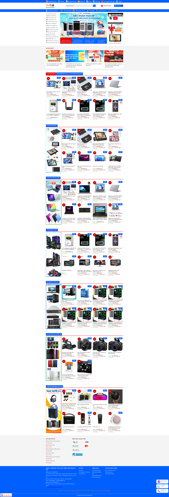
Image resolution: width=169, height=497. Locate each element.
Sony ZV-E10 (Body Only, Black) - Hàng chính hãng (84, 353)
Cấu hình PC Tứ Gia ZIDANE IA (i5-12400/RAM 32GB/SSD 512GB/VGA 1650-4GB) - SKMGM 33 (115, 323)
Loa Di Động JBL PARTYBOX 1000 (84, 426)
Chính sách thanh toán (97, 475)
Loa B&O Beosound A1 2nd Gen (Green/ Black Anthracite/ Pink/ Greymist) (114, 427)
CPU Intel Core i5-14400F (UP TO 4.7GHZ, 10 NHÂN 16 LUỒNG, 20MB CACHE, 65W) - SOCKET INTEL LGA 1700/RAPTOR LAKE (84, 301)
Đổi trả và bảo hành (96, 477)
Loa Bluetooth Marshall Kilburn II (68, 426)
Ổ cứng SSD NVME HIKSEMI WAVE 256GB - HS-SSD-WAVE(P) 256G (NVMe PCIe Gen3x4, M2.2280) (84, 115)
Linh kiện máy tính (72, 490)
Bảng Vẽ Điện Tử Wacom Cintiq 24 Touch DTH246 (53, 92)
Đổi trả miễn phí (114, 10)
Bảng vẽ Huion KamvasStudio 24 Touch (68, 167)
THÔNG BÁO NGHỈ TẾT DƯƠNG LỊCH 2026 (74, 64)
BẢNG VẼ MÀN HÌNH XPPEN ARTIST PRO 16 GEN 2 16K (98, 144)
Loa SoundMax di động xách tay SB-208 (100, 405)
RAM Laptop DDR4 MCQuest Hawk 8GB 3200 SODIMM (115, 115)
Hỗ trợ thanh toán (109, 472)
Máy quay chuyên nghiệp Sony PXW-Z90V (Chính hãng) (68, 353)
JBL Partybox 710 (96, 426)
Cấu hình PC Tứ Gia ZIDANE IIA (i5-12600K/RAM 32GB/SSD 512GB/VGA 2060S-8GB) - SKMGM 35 (84, 323)
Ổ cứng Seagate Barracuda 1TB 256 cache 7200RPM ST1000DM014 (54, 115)
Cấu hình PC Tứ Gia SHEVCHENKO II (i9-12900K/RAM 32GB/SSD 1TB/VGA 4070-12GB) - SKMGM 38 (100, 301)
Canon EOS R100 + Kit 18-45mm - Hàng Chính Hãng (99, 353)
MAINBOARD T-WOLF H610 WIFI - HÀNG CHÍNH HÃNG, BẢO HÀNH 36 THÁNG (84, 271)
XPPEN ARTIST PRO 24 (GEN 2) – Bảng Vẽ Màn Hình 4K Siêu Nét (115, 167)
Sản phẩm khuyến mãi (76, 73)
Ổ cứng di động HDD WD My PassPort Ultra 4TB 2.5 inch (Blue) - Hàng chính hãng (69, 375)
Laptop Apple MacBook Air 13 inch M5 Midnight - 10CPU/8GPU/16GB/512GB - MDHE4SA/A (68, 92)
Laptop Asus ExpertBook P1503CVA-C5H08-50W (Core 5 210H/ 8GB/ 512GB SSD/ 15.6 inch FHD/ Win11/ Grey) (115, 92)
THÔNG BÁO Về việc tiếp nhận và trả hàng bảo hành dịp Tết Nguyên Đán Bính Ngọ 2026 (55, 65)
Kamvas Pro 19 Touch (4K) (98, 166)
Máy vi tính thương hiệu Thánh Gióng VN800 (68, 301)
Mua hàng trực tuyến (109, 473)
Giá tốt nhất (91, 10)
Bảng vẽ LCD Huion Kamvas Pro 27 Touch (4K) (84, 167)
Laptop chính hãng (62, 490)
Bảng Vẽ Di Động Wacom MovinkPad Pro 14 (82, 92)
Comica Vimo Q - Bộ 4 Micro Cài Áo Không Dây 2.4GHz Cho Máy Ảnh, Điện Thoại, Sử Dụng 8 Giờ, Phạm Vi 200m (69, 405)
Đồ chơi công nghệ (106, 490)
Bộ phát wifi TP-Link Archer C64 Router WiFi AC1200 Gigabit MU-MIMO (68, 115)
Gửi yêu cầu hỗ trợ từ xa (110, 470)
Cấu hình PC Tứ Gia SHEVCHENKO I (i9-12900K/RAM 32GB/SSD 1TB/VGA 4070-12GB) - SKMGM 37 (115, 301)
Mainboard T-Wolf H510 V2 (67, 270)
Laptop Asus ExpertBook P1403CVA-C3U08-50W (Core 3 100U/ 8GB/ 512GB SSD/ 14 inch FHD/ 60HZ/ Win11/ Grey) (84, 197)
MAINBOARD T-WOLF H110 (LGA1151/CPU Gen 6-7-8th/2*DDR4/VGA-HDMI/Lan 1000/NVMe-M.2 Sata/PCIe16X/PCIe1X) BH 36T (114, 271)
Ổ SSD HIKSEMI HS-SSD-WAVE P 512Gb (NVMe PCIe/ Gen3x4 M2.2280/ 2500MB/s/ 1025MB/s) (100, 115)
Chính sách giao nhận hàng (96, 473)
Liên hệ (64, 357)
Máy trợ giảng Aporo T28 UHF (83, 404)
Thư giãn (81, 470)
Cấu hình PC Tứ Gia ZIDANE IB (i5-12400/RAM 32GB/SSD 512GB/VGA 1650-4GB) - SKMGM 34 (100, 323)
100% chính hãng (67, 10)
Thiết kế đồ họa (98, 490)
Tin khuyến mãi (82, 473)
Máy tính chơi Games (81, 490)
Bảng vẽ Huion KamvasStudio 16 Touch (114, 144)
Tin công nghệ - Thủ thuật (84, 472)
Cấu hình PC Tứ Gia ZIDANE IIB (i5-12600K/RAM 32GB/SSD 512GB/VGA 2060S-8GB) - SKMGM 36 (69, 323)
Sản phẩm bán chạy (62, 73)
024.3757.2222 (107, 5)
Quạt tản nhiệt (90, 490)
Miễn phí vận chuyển (80, 10)
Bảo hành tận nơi (102, 10)
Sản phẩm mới (51, 73)
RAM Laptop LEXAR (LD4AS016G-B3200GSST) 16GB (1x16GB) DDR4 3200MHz (84, 219)
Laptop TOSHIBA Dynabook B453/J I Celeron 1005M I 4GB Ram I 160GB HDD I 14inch (100, 219)
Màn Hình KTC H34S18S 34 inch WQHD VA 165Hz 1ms (99, 271)
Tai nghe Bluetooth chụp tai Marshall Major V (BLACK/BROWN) (115, 405)
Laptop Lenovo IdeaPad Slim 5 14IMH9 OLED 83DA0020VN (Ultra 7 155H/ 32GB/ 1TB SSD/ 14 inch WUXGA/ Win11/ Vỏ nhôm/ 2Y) (115, 219)
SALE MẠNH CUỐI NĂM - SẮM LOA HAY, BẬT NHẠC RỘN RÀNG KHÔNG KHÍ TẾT (94, 65)
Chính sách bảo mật (96, 470)
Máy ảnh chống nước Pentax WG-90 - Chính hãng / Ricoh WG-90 (84, 375)
